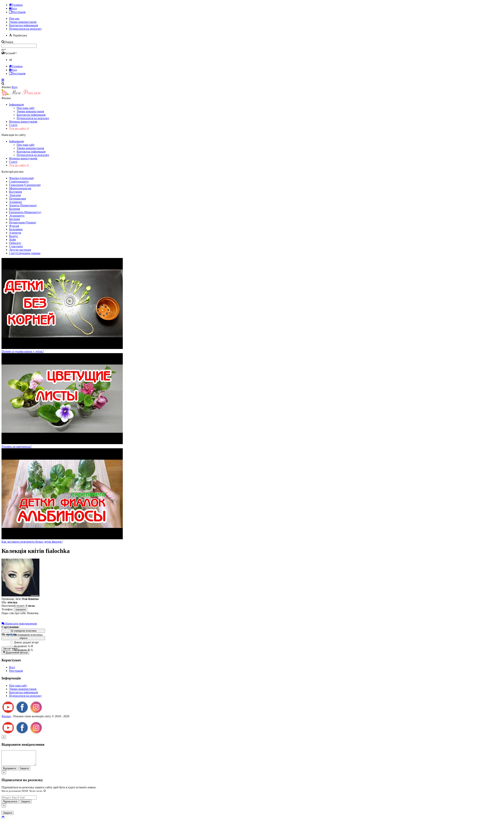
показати (21, 609)
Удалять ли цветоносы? (17, 446)
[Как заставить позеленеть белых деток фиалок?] (62, 538)
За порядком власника (27, 634)
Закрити (24, 768)
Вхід (14, 87)
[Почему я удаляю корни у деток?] (62, 348)
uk (10, 59)
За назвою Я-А (23, 649)
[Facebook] (22, 712)
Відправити (9, 768)
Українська (19, 35)
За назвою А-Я (23, 646)
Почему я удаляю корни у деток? (23, 351)
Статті (13, 125)
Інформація (16, 104)
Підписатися (10, 801)
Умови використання (30, 111)
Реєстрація (16, 670)
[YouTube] (8, 712)
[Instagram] (36, 712)
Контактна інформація (31, 114)
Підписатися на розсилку (25, 28)
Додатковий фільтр (16, 652)
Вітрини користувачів (23, 121)
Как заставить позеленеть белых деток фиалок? (32, 541)
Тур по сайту (19, 128)
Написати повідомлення (21, 623)
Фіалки (6, 716)
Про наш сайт (25, 108)
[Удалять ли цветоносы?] (62, 443)
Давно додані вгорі (25, 642)
